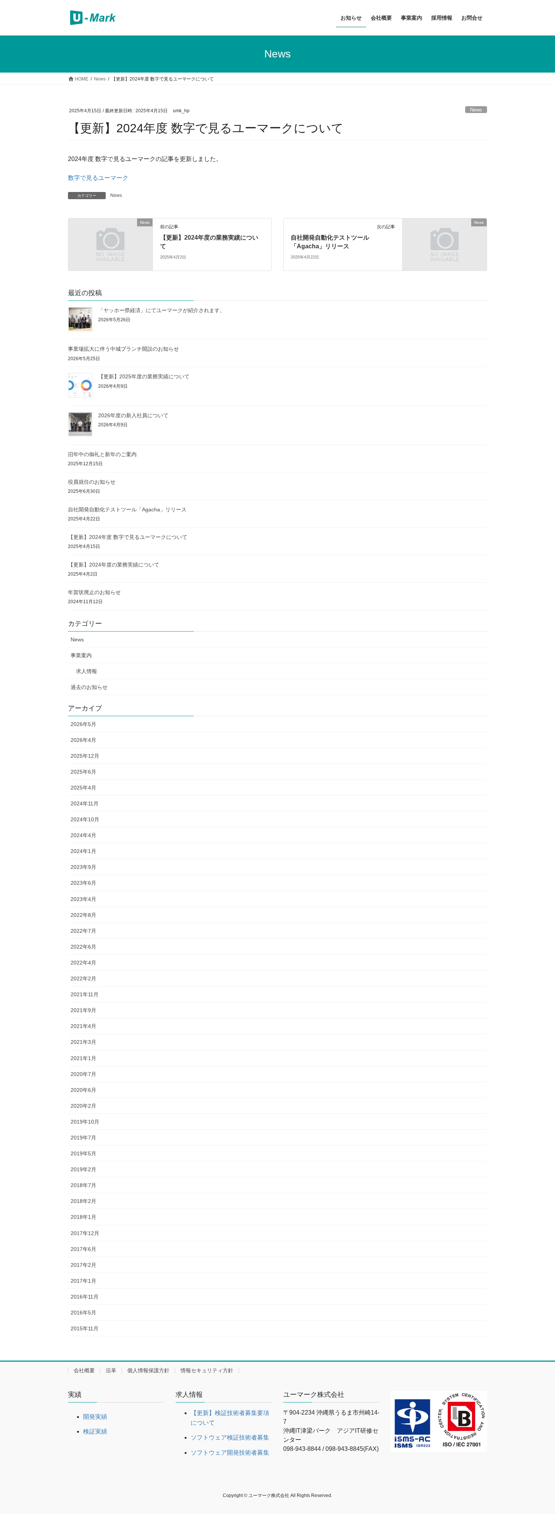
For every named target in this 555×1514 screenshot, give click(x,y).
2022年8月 (83, 915)
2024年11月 (85, 803)
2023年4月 (83, 899)
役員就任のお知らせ (92, 482)
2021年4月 (83, 1026)
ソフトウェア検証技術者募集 (230, 1437)
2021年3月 (83, 1042)
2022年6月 (83, 947)
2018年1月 (83, 1217)
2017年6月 (83, 1249)
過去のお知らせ (89, 687)
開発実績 (95, 1416)
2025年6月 (83, 772)
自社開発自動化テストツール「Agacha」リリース (127, 509)
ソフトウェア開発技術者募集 (230, 1452)
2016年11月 (85, 1297)
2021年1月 (83, 1058)
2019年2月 (83, 1169)
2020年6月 (83, 1090)
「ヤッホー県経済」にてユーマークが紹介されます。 (161, 310)
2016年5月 (83, 1313)
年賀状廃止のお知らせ (94, 592)
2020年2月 (83, 1106)
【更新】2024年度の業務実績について (113, 565)
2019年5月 (83, 1153)
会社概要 (84, 1370)
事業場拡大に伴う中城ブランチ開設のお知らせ (123, 349)
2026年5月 (83, 724)
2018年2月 (83, 1201)
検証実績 (95, 1431)
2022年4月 (83, 963)
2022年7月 (83, 931)
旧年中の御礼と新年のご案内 (102, 454)
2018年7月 (83, 1185)
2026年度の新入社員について (133, 415)
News (476, 110)
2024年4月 (83, 835)
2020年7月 (83, 1074)
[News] (110, 244)
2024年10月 (85, 819)
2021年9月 (83, 1010)
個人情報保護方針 (148, 1370)
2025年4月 (83, 788)
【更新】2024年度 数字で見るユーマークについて (127, 537)
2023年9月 (83, 867)
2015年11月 (85, 1328)
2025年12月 (85, 756)
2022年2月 (83, 978)
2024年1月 (83, 851)
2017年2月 (83, 1265)
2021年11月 (85, 994)
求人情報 (86, 671)
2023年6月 (83, 883)
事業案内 (81, 655)
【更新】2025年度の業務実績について (144, 376)
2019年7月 (83, 1138)
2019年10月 (85, 1122)
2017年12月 (85, 1233)
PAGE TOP (535, 1462)
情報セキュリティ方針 (206, 1370)
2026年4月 (83, 740)
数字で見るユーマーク (98, 178)
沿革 (111, 1370)
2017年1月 (83, 1281)
